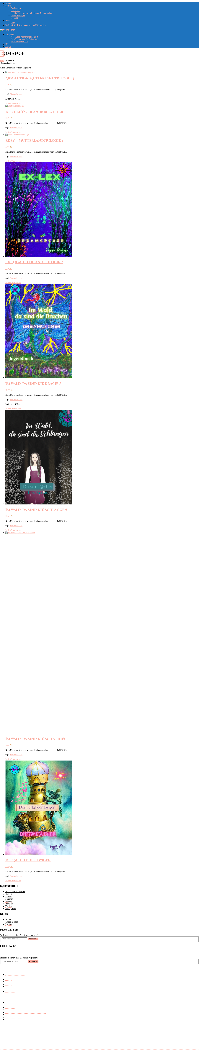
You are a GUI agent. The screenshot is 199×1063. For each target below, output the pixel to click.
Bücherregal (16, 8)
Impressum (10, 1007)
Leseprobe (9, 34)
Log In (8, 46)
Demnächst (15, 10)
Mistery (8, 901)
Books (8, 919)
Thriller (8, 906)
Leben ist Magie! (18, 15)
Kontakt (14, 18)
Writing (8, 924)
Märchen (9, 899)
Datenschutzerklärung (14, 1005)
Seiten (8, 6)
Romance (9, 904)
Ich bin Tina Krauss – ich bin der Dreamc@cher (31, 13)
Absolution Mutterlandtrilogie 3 (24, 37)
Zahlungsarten (11, 1019)
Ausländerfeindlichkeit (15, 891)
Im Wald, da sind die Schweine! (24, 39)
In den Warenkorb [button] (13, 103)
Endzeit (8, 894)
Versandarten (11, 1014)
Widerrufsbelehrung (13, 1017)
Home (8, 3)
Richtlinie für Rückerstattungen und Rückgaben (25, 25)
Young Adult (10, 908)
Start (2, 60)
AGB (7, 1002)
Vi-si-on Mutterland (19, 42)
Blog (7, 20)
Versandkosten (16, 94)
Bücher (8, 44)
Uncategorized (11, 922)
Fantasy (8, 896)
